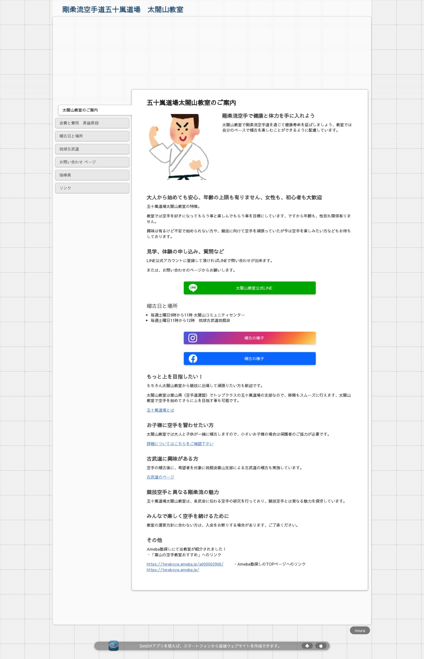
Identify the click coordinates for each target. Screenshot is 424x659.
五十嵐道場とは (160, 410)
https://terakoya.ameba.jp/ (173, 569)
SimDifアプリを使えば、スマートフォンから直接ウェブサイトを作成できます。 (211, 646)
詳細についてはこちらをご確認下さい (180, 443)
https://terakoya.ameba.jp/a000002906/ (185, 564)
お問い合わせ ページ (77, 162)
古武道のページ (160, 477)
